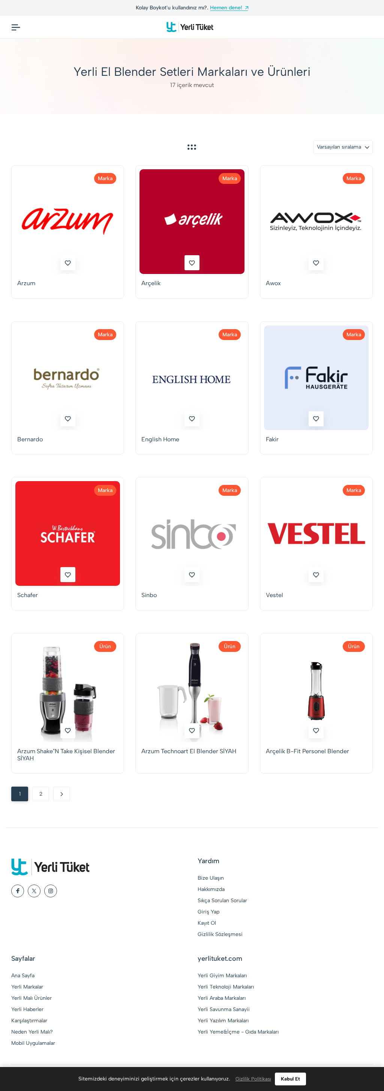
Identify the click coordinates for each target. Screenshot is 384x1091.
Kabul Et (290, 1079)
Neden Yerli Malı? (32, 1032)
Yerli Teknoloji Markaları (226, 987)
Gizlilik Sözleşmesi (220, 934)
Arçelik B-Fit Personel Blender (307, 751)
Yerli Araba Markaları (222, 998)
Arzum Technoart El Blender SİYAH (188, 751)
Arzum (26, 283)
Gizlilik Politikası (253, 1079)
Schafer (27, 595)
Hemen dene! (226, 8)
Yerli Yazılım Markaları (223, 1020)
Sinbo (149, 595)
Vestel (274, 595)
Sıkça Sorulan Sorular (222, 900)
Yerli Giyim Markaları (222, 975)
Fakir (272, 439)
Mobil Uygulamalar (33, 1043)
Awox (273, 283)
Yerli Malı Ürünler (31, 998)
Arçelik (150, 283)
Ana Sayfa (22, 975)
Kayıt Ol (207, 923)
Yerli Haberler (27, 1009)
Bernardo (30, 439)
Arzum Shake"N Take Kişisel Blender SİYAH (66, 755)
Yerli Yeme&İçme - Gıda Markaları (238, 1032)
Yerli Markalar (27, 987)
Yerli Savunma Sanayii (224, 1009)
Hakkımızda (211, 889)
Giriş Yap (208, 912)
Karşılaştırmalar (29, 1020)
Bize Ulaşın (211, 878)
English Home (160, 439)
